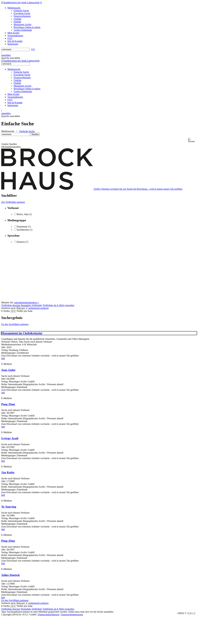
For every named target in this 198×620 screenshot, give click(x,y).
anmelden (6, 55)
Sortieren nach (8, 308)
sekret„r (35, 302)
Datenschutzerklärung (48, 614)
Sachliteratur (23, 229)
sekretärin (19, 302)
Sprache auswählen (10, 58)
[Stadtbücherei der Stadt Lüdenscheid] (20, 2)
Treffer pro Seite (24, 311)
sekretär (27, 302)
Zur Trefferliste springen (13, 202)
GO (33, 49)
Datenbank (22, 226)
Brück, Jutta (22, 214)
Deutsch (21, 242)
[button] (192, 140)
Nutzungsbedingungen (72, 614)
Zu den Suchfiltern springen (14, 324)
